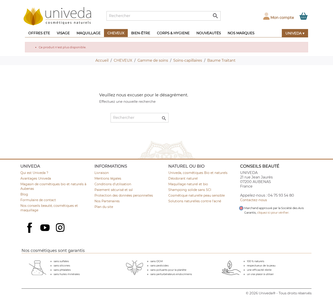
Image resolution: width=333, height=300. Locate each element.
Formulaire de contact (38, 200)
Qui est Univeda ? (34, 173)
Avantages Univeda (35, 178)
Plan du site (103, 207)
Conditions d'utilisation (112, 184)
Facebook (30, 233)
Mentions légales (107, 178)
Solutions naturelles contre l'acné (194, 201)
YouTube (45, 228)
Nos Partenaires (107, 201)
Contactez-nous (253, 200)
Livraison (101, 173)
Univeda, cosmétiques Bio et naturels (197, 173)
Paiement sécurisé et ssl (113, 190)
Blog (24, 194)
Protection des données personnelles (123, 195)
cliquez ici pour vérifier (273, 212)
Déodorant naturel (183, 178)
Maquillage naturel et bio (188, 184)
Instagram (61, 228)
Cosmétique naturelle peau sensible (196, 195)
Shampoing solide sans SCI (189, 190)
